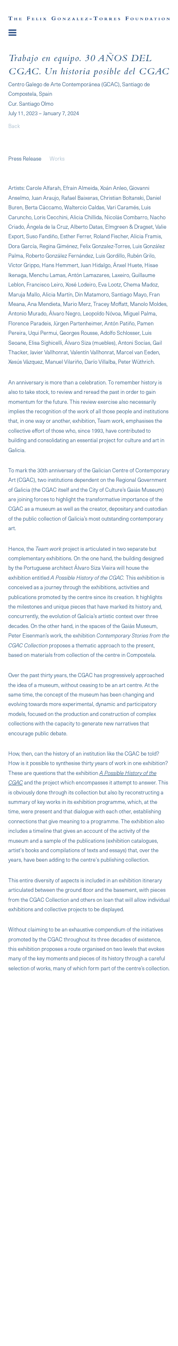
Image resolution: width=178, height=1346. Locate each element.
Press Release (24, 158)
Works (57, 158)
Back (14, 126)
